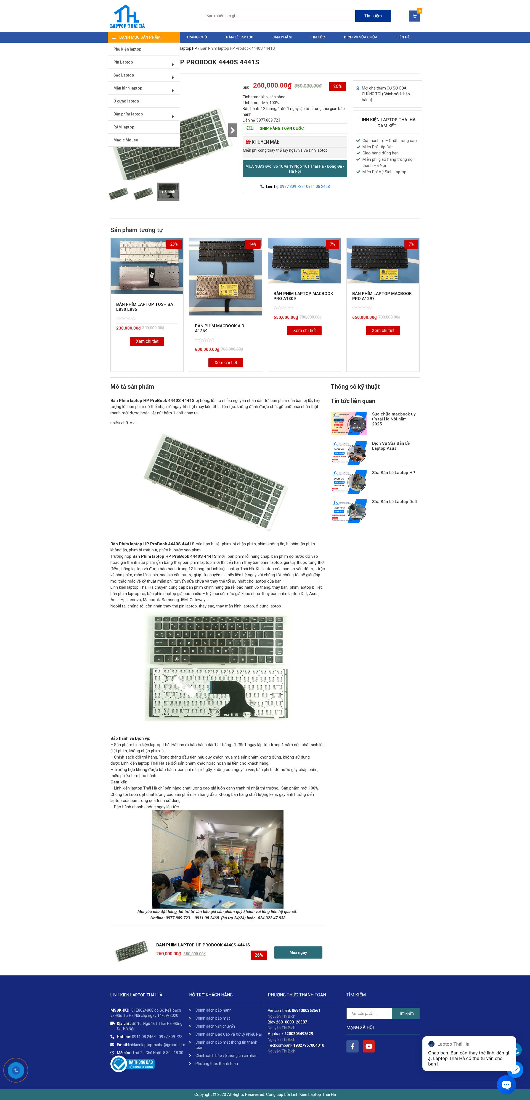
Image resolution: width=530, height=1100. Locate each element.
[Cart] (414, 16)
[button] (295, 168)
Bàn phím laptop (128, 114)
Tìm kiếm (373, 16)
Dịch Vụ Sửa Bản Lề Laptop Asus (391, 446)
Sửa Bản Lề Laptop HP (393, 472)
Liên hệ (403, 37)
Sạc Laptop (123, 75)
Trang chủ (196, 37)
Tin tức (318, 37)
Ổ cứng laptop (126, 101)
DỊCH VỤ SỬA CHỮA (360, 37)
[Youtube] (369, 1046)
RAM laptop (123, 127)
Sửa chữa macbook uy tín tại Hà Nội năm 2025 (393, 419)
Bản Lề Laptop (239, 37)
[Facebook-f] (352, 1046)
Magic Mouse (125, 140)
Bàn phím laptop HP (180, 48)
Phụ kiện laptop (127, 49)
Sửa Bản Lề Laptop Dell (394, 501)
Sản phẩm (282, 37)
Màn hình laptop (127, 88)
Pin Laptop (123, 62)
